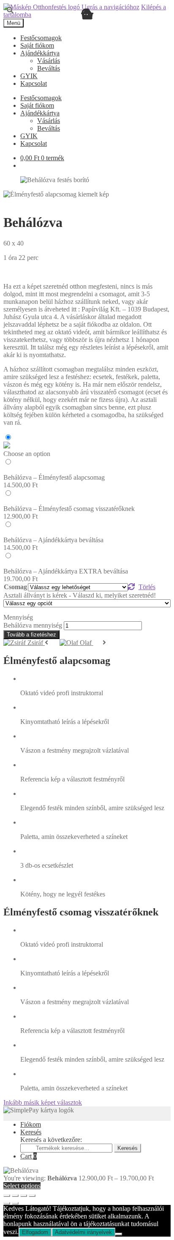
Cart (28, 1156)
